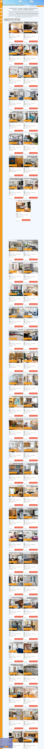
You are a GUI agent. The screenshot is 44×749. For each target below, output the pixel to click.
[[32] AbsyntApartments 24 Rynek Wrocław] (16, 402)
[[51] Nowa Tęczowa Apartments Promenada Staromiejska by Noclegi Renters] (31, 603)
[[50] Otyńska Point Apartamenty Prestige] (16, 603)
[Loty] (1, 15)
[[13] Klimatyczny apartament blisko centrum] (16, 161)
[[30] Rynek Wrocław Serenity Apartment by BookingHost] (16, 379)
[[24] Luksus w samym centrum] (16, 312)
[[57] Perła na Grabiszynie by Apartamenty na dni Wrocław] (31, 670)
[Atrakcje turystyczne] (1, 22)
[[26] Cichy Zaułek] (16, 335)
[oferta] (9, 36)
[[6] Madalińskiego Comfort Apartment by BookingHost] (31, 72)
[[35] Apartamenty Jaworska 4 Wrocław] (31, 424)
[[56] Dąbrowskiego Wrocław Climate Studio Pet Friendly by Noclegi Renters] (16, 670)
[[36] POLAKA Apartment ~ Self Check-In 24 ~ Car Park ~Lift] (16, 446)
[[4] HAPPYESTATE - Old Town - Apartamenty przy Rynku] (31, 50)
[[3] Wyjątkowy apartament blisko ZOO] (16, 50)
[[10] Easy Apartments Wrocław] (31, 117)
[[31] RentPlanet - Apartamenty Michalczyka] (31, 379)
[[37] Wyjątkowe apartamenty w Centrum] (31, 446)
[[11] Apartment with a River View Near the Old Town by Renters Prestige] (16, 139)
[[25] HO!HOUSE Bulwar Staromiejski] (31, 312)
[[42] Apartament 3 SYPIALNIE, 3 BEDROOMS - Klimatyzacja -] (16, 513)
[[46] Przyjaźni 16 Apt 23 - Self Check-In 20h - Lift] (16, 558)
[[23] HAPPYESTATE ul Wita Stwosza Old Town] (31, 290)
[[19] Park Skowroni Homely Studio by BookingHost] (31, 245)
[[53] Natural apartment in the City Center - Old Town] (31, 625)
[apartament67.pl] (1, 1)
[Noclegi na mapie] (1, 8)
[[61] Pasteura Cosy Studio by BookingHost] (31, 714)
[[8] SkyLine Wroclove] (31, 94)
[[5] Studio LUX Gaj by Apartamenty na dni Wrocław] (16, 72)
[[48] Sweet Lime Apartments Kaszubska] (16, 580)
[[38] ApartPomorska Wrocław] (16, 469)
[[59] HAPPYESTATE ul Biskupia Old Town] (31, 692)
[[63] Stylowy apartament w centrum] (31, 737)
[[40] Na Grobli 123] (16, 491)
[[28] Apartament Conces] (16, 357)
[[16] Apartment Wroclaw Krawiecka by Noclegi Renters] (31, 184)
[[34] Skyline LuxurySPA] (16, 424)
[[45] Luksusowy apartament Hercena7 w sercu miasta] (31, 536)
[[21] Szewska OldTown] (31, 268)
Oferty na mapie (40, 6)
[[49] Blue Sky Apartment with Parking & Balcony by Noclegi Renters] (31, 580)
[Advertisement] (23, 231)
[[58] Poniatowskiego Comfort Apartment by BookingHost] (16, 692)
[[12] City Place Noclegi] (31, 139)
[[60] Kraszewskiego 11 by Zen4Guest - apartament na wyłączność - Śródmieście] (16, 714)
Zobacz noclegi (18, 41)
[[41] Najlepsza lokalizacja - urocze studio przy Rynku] (31, 491)
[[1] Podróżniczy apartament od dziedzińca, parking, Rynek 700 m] (16, 27)
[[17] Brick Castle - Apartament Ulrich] (23, 206)
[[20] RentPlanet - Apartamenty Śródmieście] (16, 268)
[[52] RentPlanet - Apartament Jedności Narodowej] (16, 625)
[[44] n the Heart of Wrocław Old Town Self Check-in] (16, 536)
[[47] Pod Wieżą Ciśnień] (31, 558)
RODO (6, 745)
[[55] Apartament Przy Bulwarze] (31, 647)
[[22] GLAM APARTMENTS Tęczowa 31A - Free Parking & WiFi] (16, 290)
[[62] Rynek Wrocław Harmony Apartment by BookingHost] (16, 737)
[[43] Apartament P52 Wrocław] (31, 513)
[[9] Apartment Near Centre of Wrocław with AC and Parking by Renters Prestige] (16, 117)
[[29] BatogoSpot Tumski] (31, 357)
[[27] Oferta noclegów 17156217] (31, 335)
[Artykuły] (1, 12)
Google (5, 739)
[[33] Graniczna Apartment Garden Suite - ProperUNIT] (31, 402)
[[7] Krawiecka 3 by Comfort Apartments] (16, 94)
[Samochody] (1, 19)
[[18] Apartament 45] (16, 245)
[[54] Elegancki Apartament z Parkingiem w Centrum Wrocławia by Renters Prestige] (16, 647)
